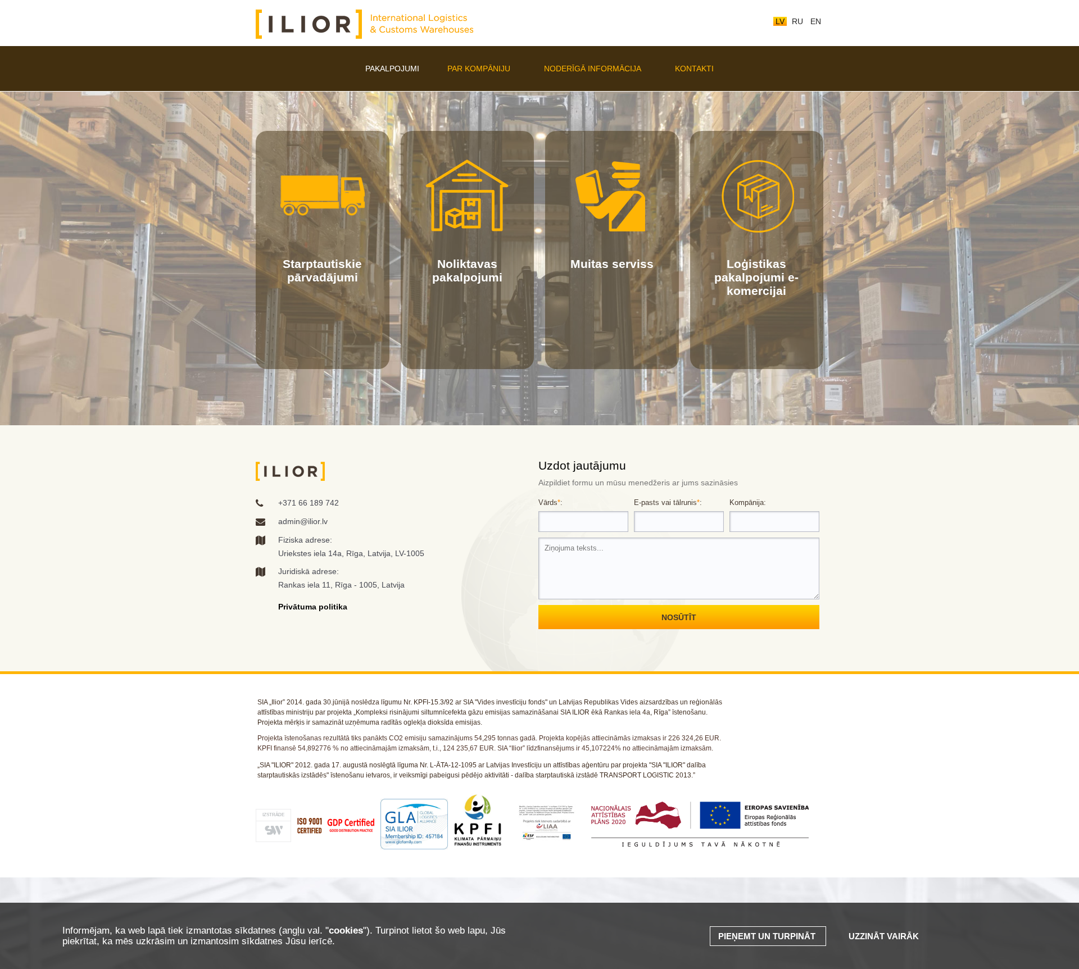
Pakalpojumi (392, 68)
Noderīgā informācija (592, 68)
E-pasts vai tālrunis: (668, 502)
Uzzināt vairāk (884, 936)
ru (797, 21)
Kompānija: (747, 502)
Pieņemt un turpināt (768, 936)
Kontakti (694, 68)
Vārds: (550, 502)
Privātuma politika (312, 606)
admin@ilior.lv (303, 521)
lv (780, 21)
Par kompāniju (478, 68)
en (815, 21)
